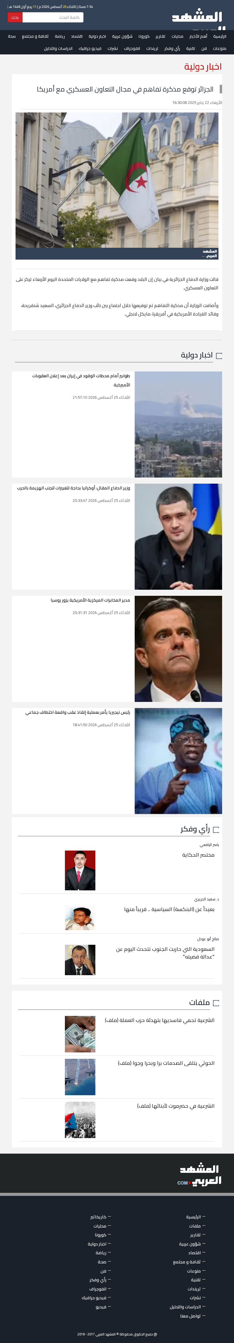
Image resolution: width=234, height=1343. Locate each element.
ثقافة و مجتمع (35, 36)
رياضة (60, 36)
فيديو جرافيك (90, 48)
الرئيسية (219, 36)
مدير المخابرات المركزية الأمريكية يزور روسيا (90, 600)
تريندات (152, 48)
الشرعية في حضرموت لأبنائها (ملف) (175, 1106)
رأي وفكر (172, 48)
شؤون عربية (122, 36)
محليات (177, 36)
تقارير (160, 36)
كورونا (144, 36)
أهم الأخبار (198, 36)
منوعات (219, 48)
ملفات (199, 1002)
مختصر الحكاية (198, 855)
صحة (12, 36)
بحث (15, 17)
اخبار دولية (97, 36)
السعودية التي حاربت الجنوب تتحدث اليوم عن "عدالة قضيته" (165, 953)
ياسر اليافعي (209, 844)
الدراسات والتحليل (58, 48)
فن (204, 48)
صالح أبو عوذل (208, 938)
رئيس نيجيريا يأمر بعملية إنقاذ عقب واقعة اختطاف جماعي (77, 712)
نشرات (113, 48)
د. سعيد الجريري (206, 899)
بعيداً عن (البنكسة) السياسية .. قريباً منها (169, 909)
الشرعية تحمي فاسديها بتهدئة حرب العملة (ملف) (159, 1020)
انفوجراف (132, 48)
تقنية (190, 48)
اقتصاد (77, 36)
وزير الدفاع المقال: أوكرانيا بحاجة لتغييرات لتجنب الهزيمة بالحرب (73, 488)
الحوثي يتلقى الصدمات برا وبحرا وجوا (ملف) (166, 1063)
